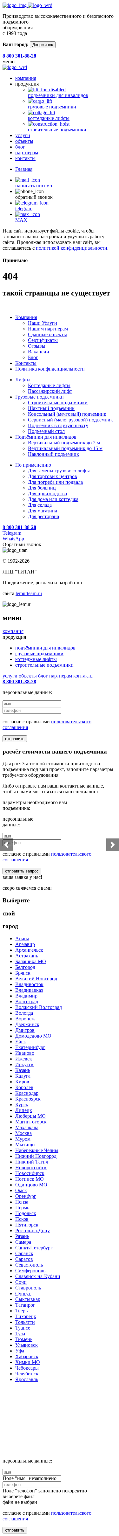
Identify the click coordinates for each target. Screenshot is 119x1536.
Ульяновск (26, 1345)
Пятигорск (26, 1224)
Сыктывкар (27, 1299)
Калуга (22, 1076)
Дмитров (25, 1030)
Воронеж (25, 1018)
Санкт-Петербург (34, 1247)
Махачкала (26, 1127)
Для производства (47, 493)
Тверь (21, 1310)
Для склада (40, 505)
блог (20, 146)
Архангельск (29, 950)
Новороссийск (31, 1167)
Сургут (23, 1293)
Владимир (26, 995)
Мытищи (25, 1144)
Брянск (22, 973)
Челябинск (26, 1373)
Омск (21, 1190)
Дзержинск (42, 44)
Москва (23, 1133)
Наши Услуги (42, 323)
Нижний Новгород (35, 1156)
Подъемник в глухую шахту (58, 425)
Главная (23, 169)
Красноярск (28, 1099)
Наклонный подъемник (53, 454)
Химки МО (27, 1362)
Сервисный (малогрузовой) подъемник (70, 419)
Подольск (25, 1213)
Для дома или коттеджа (53, 499)
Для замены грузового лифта (59, 470)
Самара (23, 1242)
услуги (22, 135)
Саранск (24, 1253)
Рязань (22, 1236)
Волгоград (26, 1001)
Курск (21, 1104)
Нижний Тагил (31, 1161)
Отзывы (36, 346)
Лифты (22, 379)
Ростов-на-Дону (32, 1230)
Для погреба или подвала (55, 482)
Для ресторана (43, 516)
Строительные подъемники (58, 402)
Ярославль (26, 1379)
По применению (33, 465)
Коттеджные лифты (49, 385)
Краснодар (26, 1093)
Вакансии (38, 351)
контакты (25, 158)
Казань (22, 1070)
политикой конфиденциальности (71, 248)
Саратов (24, 1259)
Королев (24, 1087)
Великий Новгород (36, 978)
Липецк (23, 1110)
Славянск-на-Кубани (37, 1276)
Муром (22, 1139)
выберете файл (19, 1496)
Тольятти (25, 1322)
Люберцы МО (30, 1116)
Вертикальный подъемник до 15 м (65, 448)
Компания (26, 317)
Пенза (21, 1202)
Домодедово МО (33, 1036)
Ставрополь (28, 1287)
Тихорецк (25, 1316)
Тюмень (23, 1339)
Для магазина (42, 510)
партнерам (26, 152)
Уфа (19, 1350)
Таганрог (25, 1305)
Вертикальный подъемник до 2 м (64, 442)
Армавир (25, 944)
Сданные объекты (47, 334)
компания (25, 78)
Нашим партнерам (48, 328)
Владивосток (29, 984)
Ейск (20, 1041)
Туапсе (22, 1328)
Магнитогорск (31, 1121)
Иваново (24, 1053)
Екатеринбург (30, 1047)
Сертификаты (43, 340)
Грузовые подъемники (39, 397)
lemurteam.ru (29, 593)
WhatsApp (13, 538)
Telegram (12, 533)
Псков (22, 1219)
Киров (22, 1081)
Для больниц (42, 487)
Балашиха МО (30, 961)
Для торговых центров (52, 476)
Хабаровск (26, 1356)
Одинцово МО (31, 1184)
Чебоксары (27, 1368)
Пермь (22, 1207)
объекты (24, 141)
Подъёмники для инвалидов (45, 437)
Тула (20, 1333)
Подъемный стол (46, 431)
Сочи (21, 1282)
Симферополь (30, 1270)
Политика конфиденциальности (50, 369)
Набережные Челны (36, 1150)
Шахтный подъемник (51, 408)
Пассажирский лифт (50, 391)
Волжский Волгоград (38, 1007)
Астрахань (26, 955)
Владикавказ (29, 990)
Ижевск (23, 1058)
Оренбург (25, 1196)
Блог (33, 357)
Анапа (22, 938)
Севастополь (29, 1265)
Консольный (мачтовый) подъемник (67, 414)
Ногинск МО (29, 1179)
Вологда (24, 1013)
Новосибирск (29, 1173)
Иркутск (24, 1064)
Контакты (25, 363)
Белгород (25, 967)
